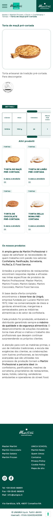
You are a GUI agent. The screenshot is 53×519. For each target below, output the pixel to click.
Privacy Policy (38, 461)
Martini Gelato (9, 454)
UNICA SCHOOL (39, 446)
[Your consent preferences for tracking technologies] (48, 514)
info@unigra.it (12, 495)
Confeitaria (38, 15)
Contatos (36, 457)
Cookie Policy (38, 465)
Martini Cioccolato (11, 450)
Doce (27, 15)
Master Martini (9, 446)
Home (5, 15)
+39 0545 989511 (12, 488)
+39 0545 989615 (13, 491)
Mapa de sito (38, 468)
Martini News (38, 450)
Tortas (5, 16)
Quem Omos (37, 454)
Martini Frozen (16, 15)
